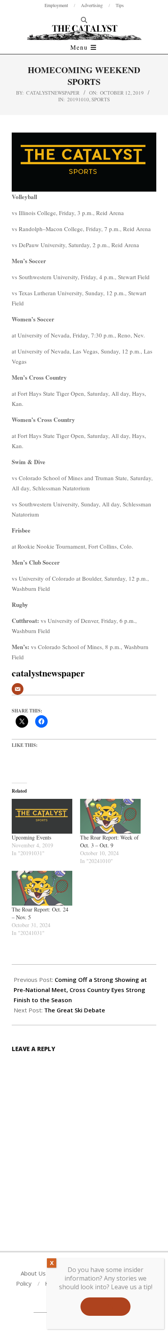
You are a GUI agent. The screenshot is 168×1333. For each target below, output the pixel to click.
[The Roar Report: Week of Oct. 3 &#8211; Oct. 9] (110, 816)
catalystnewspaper (53, 92)
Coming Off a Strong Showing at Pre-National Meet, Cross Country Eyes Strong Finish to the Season (80, 990)
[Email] (17, 689)
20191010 (78, 99)
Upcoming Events (31, 837)
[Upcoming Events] (42, 816)
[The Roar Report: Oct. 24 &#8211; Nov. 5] (42, 888)
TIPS (105, 1306)
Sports (100, 99)
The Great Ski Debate (74, 1010)
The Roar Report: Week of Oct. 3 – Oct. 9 (109, 841)
